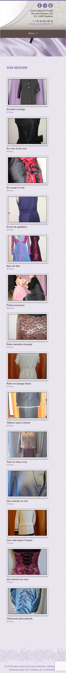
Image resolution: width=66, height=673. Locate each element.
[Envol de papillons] (27, 209)
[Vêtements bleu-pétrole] (27, 601)
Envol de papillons (17, 226)
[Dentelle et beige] (27, 91)
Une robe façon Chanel (19, 540)
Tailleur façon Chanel (18, 422)
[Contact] (50, 5)
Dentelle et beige (16, 109)
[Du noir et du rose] (27, 131)
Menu (31, 33)
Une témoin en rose (17, 579)
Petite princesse (16, 305)
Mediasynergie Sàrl (19, 669)
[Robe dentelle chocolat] (27, 326)
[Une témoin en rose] (27, 561)
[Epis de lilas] (27, 248)
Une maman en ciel (17, 501)
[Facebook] (40, 5)
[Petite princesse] (27, 287)
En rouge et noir (16, 187)
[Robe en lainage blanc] (27, 366)
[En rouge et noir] (27, 170)
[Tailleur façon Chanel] (27, 405)
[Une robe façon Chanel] (27, 522)
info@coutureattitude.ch (41, 24)
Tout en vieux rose (17, 462)
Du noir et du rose (17, 148)
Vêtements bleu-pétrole (20, 618)
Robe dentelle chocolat (19, 344)
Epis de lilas (13, 266)
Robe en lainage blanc (19, 383)
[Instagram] (45, 5)
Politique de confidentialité (44, 669)
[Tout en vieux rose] (27, 444)
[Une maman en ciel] (27, 483)
